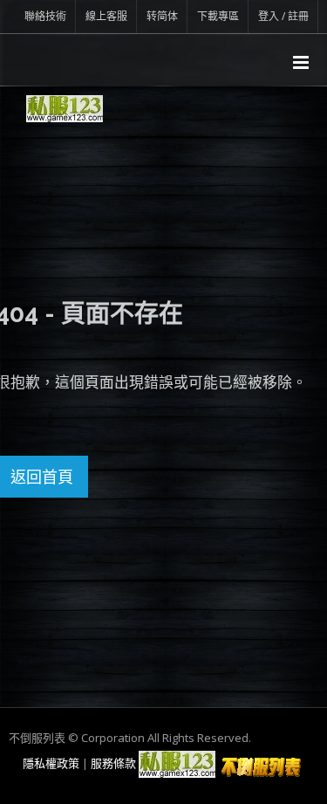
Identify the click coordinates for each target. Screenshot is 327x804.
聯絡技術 (45, 16)
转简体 (162, 16)
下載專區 (218, 16)
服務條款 (113, 763)
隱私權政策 (51, 763)
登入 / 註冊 (283, 16)
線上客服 (106, 16)
